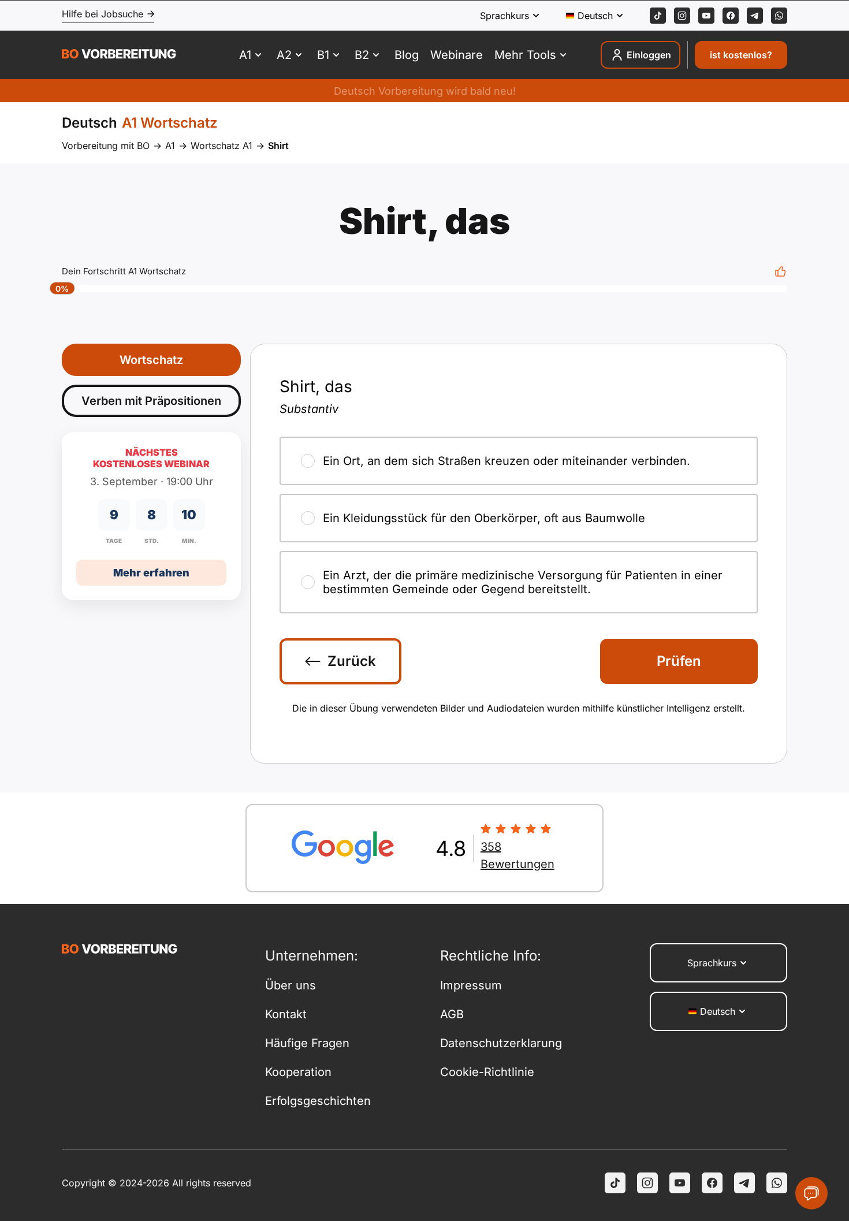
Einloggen (649, 55)
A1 (170, 145)
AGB (452, 1014)
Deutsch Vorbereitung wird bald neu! (425, 91)
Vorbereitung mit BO (106, 145)
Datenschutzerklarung (501, 1043)
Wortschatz (151, 360)
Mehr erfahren (151, 573)
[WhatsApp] (779, 16)
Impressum (471, 985)
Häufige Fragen (307, 1043)
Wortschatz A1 (221, 145)
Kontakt (286, 1014)
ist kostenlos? (741, 55)
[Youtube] (706, 16)
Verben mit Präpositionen (151, 401)
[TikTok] (658, 16)
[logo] (119, 55)
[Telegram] (755, 16)
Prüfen (679, 661)
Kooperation (298, 1072)
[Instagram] (682, 16)
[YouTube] (679, 1182)
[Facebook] (731, 16)
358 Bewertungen (517, 855)
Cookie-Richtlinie (487, 1072)
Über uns (290, 985)
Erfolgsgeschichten (318, 1101)
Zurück (351, 661)
